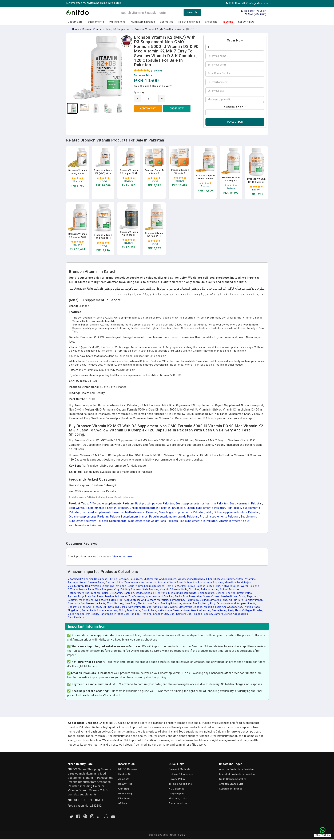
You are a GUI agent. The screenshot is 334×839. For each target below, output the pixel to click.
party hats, (235, 610)
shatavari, (219, 579)
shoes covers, (211, 596)
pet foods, (92, 613)
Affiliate (122, 803)
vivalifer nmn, (76, 586)
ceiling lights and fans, (214, 600)
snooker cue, (161, 613)
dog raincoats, (199, 586)
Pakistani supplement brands (129, 516)
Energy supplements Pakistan (205, 507)
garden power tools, (233, 596)
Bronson (123, 507)
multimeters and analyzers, (160, 579)
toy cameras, (136, 596)
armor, (215, 589)
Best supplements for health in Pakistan (202, 503)
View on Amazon (123, 556)
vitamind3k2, (76, 579)
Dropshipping (176, 793)
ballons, (205, 589)
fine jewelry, (170, 607)
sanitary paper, (254, 600)
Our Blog (123, 788)
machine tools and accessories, (223, 607)
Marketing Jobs (178, 798)
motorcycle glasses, (191, 607)
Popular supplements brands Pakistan (173, 516)
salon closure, (206, 593)
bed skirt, (215, 586)
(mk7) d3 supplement (119, 29)
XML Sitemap (176, 788)
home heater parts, (178, 586)
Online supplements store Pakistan (237, 512)
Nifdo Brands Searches (232, 778)
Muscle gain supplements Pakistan (181, 512)
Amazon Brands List (231, 783)
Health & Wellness (189, 21)
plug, (213, 603)
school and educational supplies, (204, 582)
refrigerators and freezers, (84, 593)
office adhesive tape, (81, 589)
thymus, (252, 596)
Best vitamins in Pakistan (245, 503)
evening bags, (252, 607)
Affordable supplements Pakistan (112, 503)
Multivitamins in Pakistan (141, 512)
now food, (131, 603)
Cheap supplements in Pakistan (150, 507)
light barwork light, (181, 613)
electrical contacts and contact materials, (143, 600)
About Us (123, 778)
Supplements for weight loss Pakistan (153, 521)
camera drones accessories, (231, 613)
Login (262, 10)
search (192, 12)
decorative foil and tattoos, (85, 607)
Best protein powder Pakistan (154, 503)
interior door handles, (127, 613)
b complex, (192, 600)
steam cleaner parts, (92, 582)
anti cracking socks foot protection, (180, 596)
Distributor (124, 798)
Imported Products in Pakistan (237, 774)
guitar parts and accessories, (100, 610)
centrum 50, (154, 607)
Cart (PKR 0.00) (256, 14)
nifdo (209, 512)
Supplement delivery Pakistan (88, 521)
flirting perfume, (119, 579)
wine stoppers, (104, 589)
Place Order (235, 121)
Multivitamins (117, 21)
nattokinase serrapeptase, (174, 610)
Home (75, 29)
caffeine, (129, 593)
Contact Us (124, 774)
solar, (105, 593)
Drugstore (178, 507)
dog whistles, (93, 586)
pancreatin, (107, 613)
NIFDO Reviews (127, 769)
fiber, (209, 579)
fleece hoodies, (203, 613)
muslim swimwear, (116, 596)
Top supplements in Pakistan (198, 521)
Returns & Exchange (181, 774)
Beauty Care (75, 21)
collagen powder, (252, 610)
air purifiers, (236, 600)
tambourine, (177, 600)
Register (249, 10)
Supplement (248, 516)
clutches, (194, 589)
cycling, (220, 593)
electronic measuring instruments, (176, 593)
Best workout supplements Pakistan (93, 507)
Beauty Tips (125, 783)
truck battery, (115, 603)
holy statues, (133, 589)
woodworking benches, (191, 579)
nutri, (205, 603)
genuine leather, (201, 610)
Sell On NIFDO (246, 21)
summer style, (235, 579)
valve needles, (76, 613)
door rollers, (149, 610)
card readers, (76, 617)
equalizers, (136, 579)
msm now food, (234, 582)
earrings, (73, 582)
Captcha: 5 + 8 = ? (235, 106)
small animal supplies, (151, 586)
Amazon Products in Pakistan (236, 769)
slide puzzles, (150, 589)
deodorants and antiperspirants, (236, 603)
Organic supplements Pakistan (89, 516)
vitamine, (251, 579)
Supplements (96, 21)
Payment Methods (179, 769)
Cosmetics (166, 21)
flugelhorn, (74, 610)
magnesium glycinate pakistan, (98, 600)
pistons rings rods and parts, (86, 596)
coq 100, (119, 589)
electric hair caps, (149, 603)
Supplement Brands (230, 788)
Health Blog (125, 793)
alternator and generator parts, (87, 603)
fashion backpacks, (96, 579)
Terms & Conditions (180, 783)
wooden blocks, (192, 603)
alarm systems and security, (119, 586)
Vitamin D (224, 521)
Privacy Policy (177, 778)
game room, (219, 610)
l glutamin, (116, 593)
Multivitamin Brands (143, 21)
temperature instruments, (140, 582)
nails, (184, 589)
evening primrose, (171, 603)
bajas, (248, 582)
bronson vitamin (92, 29)
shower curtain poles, (239, 593)
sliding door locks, (130, 610)
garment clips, (115, 582)
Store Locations (178, 803)
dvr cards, (121, 607)
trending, (146, 613)
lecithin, (73, 600)
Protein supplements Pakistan (219, 516)
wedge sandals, (145, 593)
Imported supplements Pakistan (103, 512)
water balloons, (250, 586)
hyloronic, (151, 596)
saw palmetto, (137, 607)
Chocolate (211, 21)
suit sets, (108, 607)
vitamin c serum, (170, 589)
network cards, (231, 586)
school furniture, (230, 589)
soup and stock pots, (170, 582)
